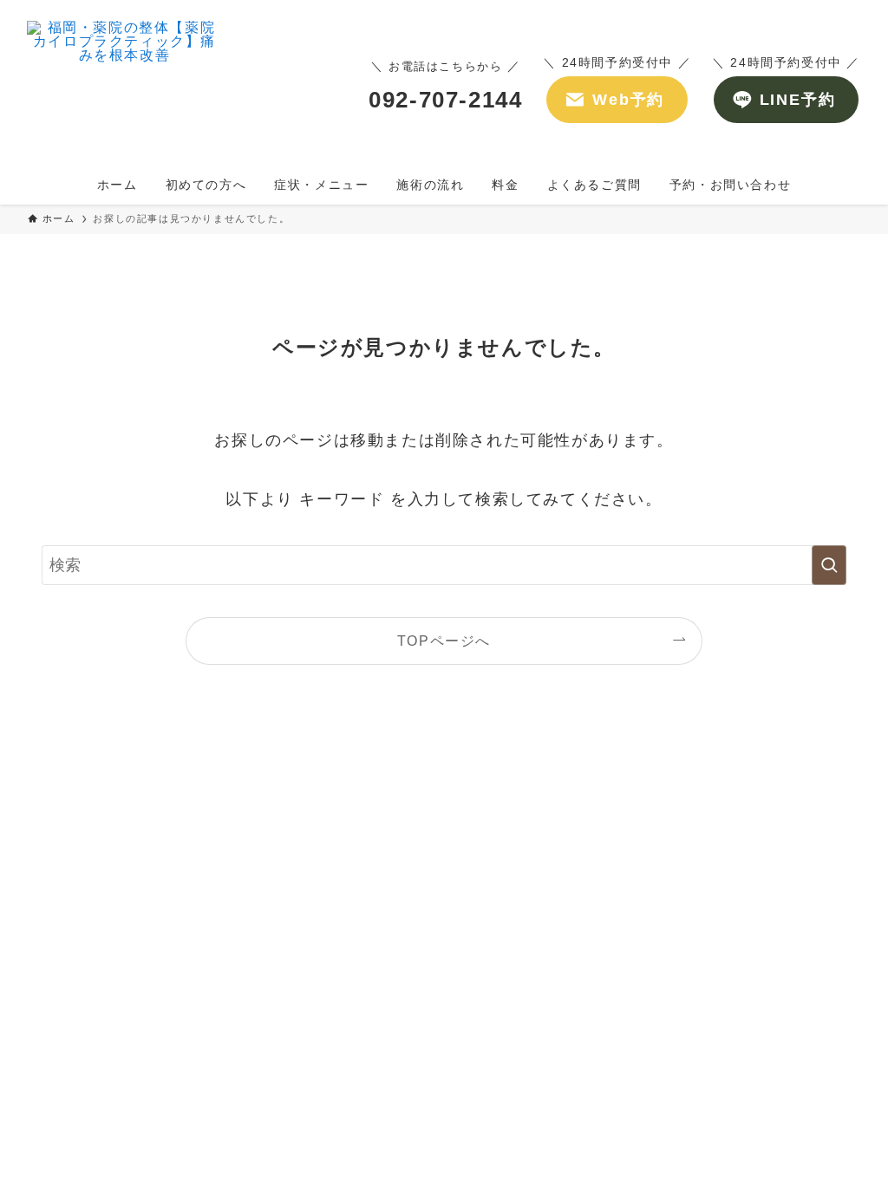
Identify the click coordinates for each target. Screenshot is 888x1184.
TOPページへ (444, 640)
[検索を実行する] (829, 565)
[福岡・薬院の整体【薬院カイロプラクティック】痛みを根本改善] (124, 86)
